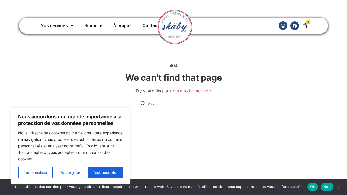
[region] (70, 146)
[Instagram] (283, 25)
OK (312, 186)
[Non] (338, 186)
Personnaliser (35, 172)
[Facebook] (294, 25)
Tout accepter (105, 172)
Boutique (93, 25)
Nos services (54, 25)
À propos (122, 25)
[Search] (143, 104)
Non (327, 186)
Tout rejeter (70, 172)
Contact (151, 25)
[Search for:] (173, 103)
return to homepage (190, 90)
